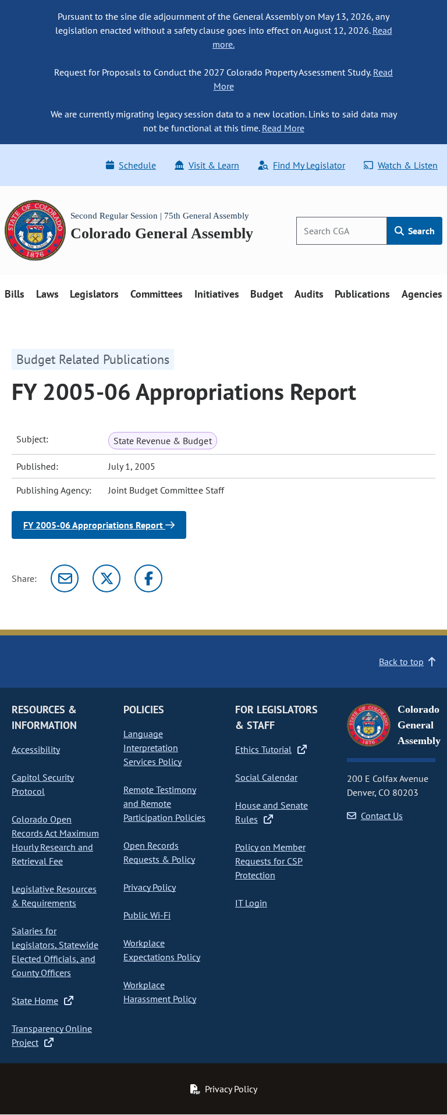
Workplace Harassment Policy (159, 992)
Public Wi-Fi (147, 915)
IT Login (251, 903)
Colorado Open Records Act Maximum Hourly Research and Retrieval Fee (55, 840)
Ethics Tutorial (263, 749)
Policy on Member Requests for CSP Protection (270, 861)
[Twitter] (106, 578)
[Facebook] (148, 578)
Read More (283, 128)
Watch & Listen (408, 165)
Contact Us (382, 815)
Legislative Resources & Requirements (54, 896)
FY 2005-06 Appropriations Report (94, 525)
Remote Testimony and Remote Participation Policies (164, 803)
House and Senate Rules (271, 812)
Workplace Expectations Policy (161, 950)
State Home (35, 1000)
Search (420, 231)
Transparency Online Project (52, 1035)
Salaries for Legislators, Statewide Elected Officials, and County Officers (55, 951)
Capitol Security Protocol (43, 784)
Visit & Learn (214, 165)
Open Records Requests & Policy (159, 852)
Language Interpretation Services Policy (152, 747)
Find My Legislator (309, 165)
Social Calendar (266, 777)
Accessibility (36, 749)
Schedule (137, 165)
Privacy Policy (149, 887)
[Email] (65, 578)
